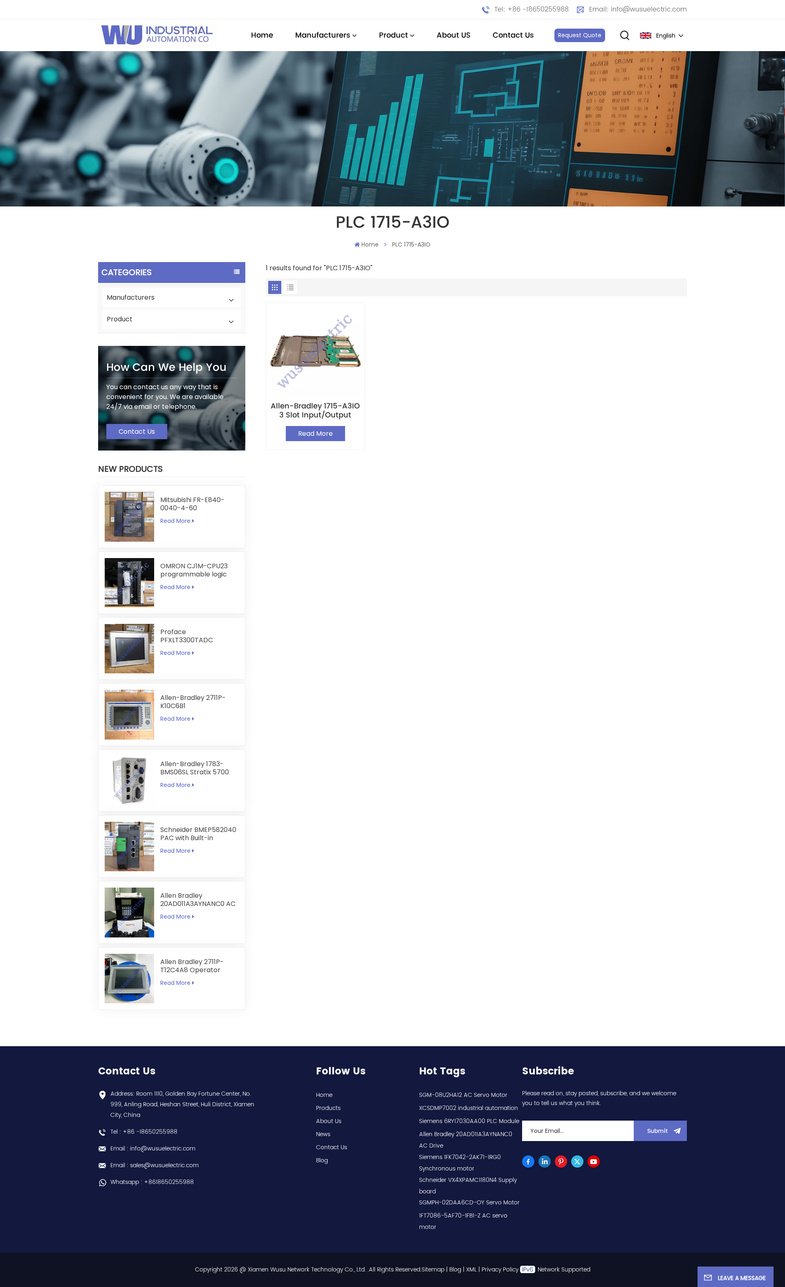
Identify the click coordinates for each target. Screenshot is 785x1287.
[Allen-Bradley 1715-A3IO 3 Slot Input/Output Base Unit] (315, 352)
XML (471, 1269)
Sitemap (433, 1269)
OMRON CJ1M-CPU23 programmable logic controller (194, 570)
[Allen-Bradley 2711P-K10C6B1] (129, 714)
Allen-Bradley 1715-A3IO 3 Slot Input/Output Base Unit (315, 411)
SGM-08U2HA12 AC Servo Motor (463, 1095)
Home (262, 35)
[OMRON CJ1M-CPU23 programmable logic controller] (129, 583)
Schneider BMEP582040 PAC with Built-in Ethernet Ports (198, 834)
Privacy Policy (500, 1269)
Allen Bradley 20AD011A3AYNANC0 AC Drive (198, 900)
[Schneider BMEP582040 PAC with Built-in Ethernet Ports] (129, 846)
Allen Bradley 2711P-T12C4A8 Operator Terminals (192, 966)
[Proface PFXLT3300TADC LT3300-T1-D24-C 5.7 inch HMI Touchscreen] (129, 648)
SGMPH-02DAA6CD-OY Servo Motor (469, 1202)
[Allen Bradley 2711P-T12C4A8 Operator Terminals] (129, 978)
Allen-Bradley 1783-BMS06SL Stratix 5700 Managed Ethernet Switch (194, 768)
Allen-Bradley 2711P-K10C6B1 (193, 702)
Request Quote (579, 35)
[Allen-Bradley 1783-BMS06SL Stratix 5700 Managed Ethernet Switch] (129, 780)
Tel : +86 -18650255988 (143, 1132)
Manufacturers (322, 35)
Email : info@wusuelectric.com (152, 1148)
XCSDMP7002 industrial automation (468, 1108)
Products (328, 1108)
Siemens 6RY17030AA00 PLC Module (469, 1121)
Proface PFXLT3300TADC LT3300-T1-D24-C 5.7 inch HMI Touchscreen (195, 636)
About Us (328, 1121)
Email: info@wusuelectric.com (638, 9)
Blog (322, 1160)
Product (393, 35)
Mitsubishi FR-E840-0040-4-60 (192, 504)
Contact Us (513, 35)
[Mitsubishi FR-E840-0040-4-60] (129, 516)
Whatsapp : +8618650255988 (152, 1182)
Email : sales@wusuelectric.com (154, 1165)
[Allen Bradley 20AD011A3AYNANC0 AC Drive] (129, 912)
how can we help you (166, 368)
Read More (175, 521)
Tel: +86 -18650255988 (531, 9)
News (323, 1134)
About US (454, 35)
